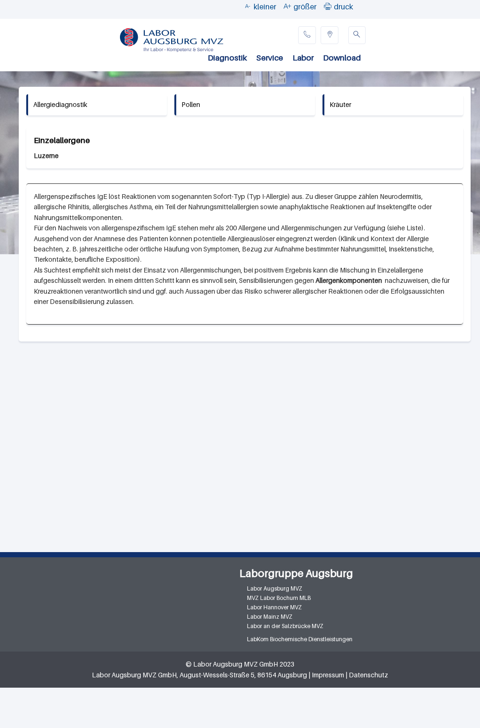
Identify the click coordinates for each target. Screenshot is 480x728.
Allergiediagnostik (60, 104)
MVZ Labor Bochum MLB (279, 597)
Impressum (328, 675)
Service (269, 57)
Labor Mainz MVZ (269, 616)
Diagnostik (227, 57)
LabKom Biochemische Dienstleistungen (299, 639)
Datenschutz (368, 675)
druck (343, 6)
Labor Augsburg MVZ (274, 588)
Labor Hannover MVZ (274, 607)
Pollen (190, 104)
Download (342, 57)
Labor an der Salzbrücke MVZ (285, 625)
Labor (303, 57)
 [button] (327, 6)
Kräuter (340, 104)
